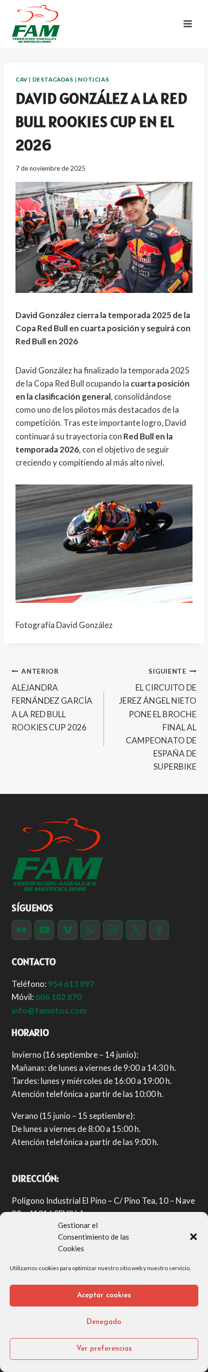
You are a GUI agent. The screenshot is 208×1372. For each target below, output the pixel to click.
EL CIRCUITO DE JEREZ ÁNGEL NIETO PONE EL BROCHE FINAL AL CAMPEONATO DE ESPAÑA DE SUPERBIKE (157, 719)
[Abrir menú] (187, 23)
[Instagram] (113, 930)
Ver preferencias (104, 1349)
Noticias (93, 79)
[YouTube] (44, 930)
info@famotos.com (49, 1010)
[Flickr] (21, 930)
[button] (193, 1237)
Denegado (104, 1322)
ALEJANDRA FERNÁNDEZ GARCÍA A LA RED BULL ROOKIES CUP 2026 (52, 699)
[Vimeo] (67, 930)
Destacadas (53, 79)
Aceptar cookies (104, 1295)
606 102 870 (58, 997)
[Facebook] (159, 930)
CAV (21, 79)
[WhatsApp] (90, 930)
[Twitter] (136, 930)
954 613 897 (71, 984)
